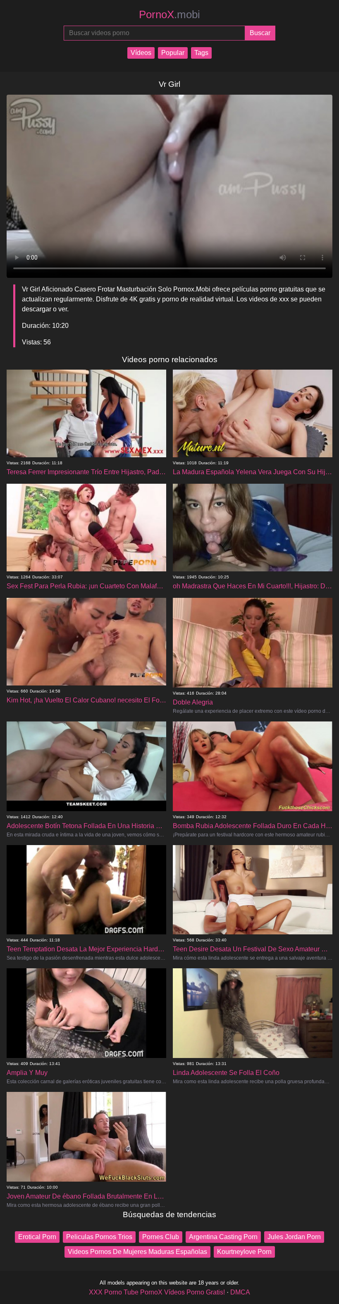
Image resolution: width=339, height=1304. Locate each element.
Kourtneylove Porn (244, 1251)
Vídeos (141, 52)
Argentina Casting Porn (223, 1236)
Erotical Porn (37, 1236)
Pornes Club (160, 1236)
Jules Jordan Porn (294, 1236)
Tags (201, 52)
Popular (172, 52)
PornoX (169, 14)
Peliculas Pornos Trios (99, 1236)
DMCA (240, 1292)
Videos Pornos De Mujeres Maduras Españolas (137, 1251)
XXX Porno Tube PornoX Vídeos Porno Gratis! (157, 1292)
